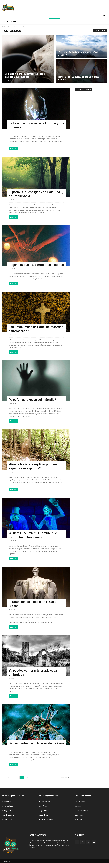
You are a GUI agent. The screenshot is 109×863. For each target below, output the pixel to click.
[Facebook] (77, 842)
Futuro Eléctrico (44, 815)
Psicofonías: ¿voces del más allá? (32, 399)
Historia (42, 16)
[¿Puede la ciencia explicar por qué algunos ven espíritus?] (36, 449)
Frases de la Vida (8, 806)
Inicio (4, 27)
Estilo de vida (30, 16)
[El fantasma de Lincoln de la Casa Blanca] (36, 587)
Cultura (17, 16)
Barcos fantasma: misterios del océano (36, 743)
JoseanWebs (79, 815)
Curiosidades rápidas (82, 16)
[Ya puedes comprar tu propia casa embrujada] (36, 655)
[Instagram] (82, 842)
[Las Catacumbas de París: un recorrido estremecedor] (36, 312)
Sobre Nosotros (10, 21)
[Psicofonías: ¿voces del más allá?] (36, 380)
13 (17, 777)
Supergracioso (7, 819)
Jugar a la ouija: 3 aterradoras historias (36, 265)
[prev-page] (4, 777)
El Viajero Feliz (7, 802)
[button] (104, 16)
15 (27, 777)
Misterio (53, 16)
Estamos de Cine (44, 802)
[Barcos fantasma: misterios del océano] (36, 724)
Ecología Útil (43, 806)
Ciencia (6, 16)
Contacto (78, 806)
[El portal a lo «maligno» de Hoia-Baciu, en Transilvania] (36, 177)
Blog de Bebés (44, 811)
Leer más (13, 148)
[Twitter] (88, 842)
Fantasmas (17, 27)
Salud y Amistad (7, 811)
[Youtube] (94, 842)
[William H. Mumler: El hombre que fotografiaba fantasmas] (36, 518)
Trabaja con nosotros (82, 811)
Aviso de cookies (80, 802)
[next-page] (32, 777)
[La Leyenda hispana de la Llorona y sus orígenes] (36, 108)
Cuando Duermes (8, 815)
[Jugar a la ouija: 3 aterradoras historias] (36, 245)
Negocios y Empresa (46, 819)
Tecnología (66, 16)
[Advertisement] (68, 8)
